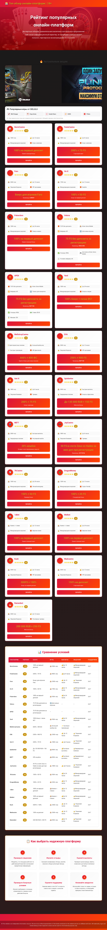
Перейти (28, 160)
